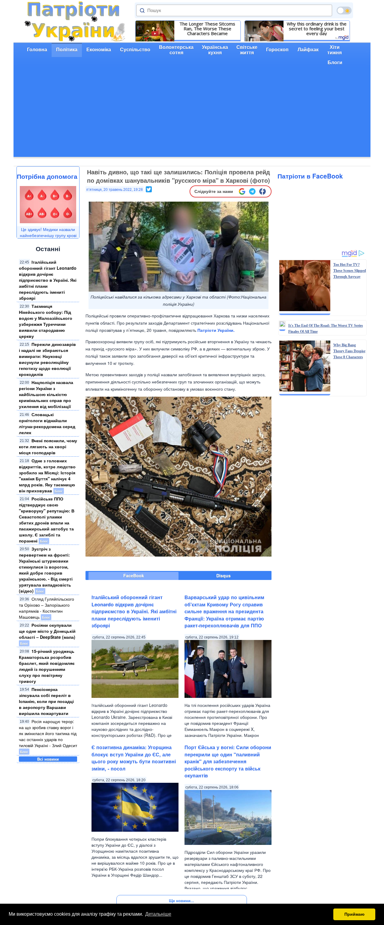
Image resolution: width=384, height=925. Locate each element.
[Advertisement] (192, 115)
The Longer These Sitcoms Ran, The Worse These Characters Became (207, 28)
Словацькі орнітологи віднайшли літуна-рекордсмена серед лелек (47, 423)
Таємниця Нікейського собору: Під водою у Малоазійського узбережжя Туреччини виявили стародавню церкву (45, 321)
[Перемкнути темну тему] (344, 10)
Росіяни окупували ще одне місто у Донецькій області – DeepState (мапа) (47, 631)
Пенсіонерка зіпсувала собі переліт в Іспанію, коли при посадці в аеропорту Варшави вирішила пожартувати (46, 701)
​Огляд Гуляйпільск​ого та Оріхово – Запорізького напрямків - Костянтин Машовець (46, 608)
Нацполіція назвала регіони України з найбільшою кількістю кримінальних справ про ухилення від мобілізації (46, 394)
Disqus (223, 575)
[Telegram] (252, 191)
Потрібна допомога (47, 176)
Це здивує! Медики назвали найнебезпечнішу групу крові (48, 232)
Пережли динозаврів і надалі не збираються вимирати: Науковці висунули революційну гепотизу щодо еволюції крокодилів (47, 359)
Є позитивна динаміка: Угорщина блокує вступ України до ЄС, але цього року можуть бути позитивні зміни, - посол (134, 758)
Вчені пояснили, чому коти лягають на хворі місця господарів (48, 446)
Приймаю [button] (354, 914)
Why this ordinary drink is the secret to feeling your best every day (316, 28)
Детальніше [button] (158, 914)
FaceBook (133, 575)
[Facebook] (262, 191)
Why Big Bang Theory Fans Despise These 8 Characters (349, 351)
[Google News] (242, 191)
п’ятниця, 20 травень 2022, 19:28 (114, 190)
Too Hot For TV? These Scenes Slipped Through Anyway (349, 271)
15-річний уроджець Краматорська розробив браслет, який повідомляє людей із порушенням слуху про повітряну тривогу (47, 666)
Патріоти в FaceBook (310, 175)
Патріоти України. (216, 330)
